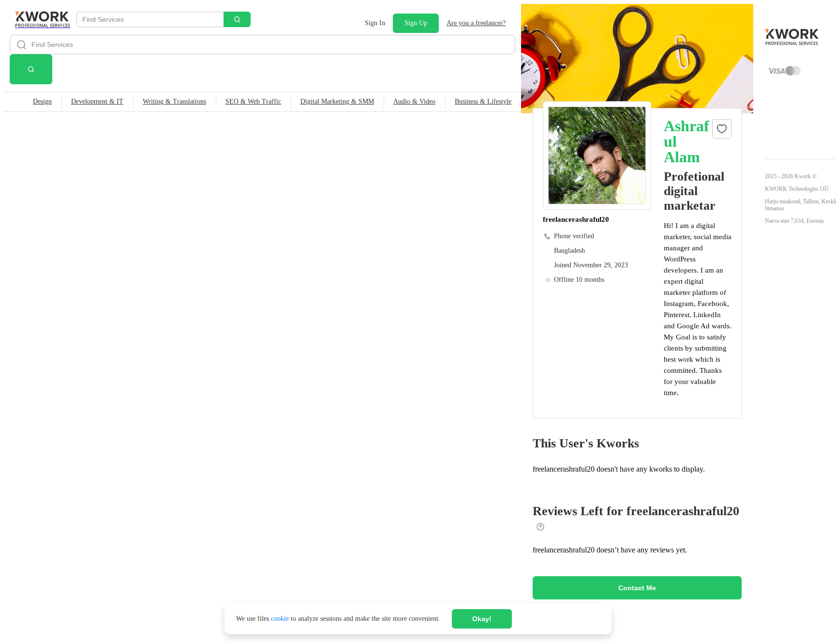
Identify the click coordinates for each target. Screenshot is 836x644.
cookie (280, 618)
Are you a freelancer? (476, 23)
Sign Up (415, 23)
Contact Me (637, 588)
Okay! (482, 619)
